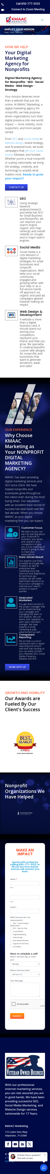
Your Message (16, 980)
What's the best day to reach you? (23, 958)
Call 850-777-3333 (28, 3)
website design (14, 143)
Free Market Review (20, 940)
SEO (14, 139)
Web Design (17, 937)
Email (13, 907)
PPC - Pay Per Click (20, 928)
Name (13, 879)
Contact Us (16, 187)
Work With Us (17, 667)
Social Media (18, 931)
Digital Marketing (19, 934)
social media (31, 139)
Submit (17, 1015)
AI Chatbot (17, 947)
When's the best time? (20, 970)
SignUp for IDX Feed (20, 944)
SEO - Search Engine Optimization (19, 924)
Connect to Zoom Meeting (28, 9)
